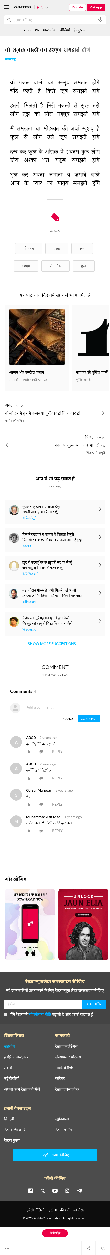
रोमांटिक (55, 266)
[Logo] (22, 8)
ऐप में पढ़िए (55, 1233)
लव (82, 248)
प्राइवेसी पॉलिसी (34, 1210)
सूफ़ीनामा (62, 1119)
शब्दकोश (49, 29)
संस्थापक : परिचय (68, 1057)
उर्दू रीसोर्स (11, 1078)
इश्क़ (57, 248)
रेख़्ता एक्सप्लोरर (67, 1089)
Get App (96, 7)
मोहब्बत (29, 248)
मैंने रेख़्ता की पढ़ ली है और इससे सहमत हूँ (51, 1014)
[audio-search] (100, 19)
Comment (89, 719)
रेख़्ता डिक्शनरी (15, 1130)
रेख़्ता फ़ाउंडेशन (66, 1046)
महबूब (26, 266)
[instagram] (67, 1190)
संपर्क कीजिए (64, 1068)
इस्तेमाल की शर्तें (59, 1210)
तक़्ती (8, 1068)
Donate (77, 7)
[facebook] (30, 1190)
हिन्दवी (9, 1119)
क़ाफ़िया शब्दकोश (16, 1057)
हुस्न (83, 266)
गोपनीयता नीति (40, 1014)
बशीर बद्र (10, 59)
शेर (37, 29)
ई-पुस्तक (80, 29)
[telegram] (79, 1190)
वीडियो (65, 29)
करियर (60, 1078)
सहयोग (9, 1046)
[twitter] (43, 1190)
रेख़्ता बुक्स (12, 1140)
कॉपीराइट (79, 1210)
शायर (27, 29)
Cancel (69, 719)
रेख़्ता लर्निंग (63, 1130)
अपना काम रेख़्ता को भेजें (22, 1089)
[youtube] (55, 1190)
